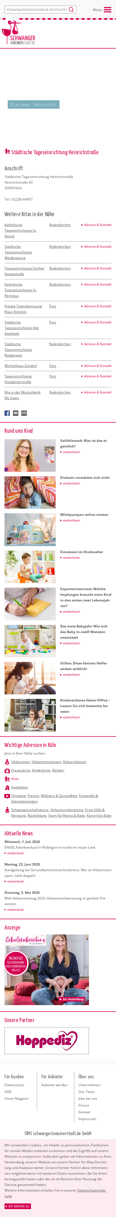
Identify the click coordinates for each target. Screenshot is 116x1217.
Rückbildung (37, 815)
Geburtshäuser (74, 761)
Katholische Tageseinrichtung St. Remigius (21, 290)
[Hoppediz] (47, 1040)
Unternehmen (90, 1085)
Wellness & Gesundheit (59, 795)
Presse (84, 1105)
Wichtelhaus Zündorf (21, 365)
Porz (52, 306)
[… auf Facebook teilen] (7, 413)
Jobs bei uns (88, 1098)
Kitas (15, 778)
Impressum (87, 1118)
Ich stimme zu (18, 1206)
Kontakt (84, 1112)
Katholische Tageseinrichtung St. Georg (21, 230)
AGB (8, 1091)
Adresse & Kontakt (97, 224)
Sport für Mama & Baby (66, 815)
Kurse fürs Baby (99, 815)
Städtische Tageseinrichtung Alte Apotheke (22, 328)
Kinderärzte (41, 770)
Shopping (18, 795)
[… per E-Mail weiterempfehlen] (16, 413)
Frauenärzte (20, 770)
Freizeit (33, 795)
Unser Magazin (16, 1098)
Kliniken (58, 770)
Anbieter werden (54, 1085)
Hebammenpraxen (46, 761)
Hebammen (20, 761)
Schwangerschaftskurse (30, 809)
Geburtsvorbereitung (66, 809)
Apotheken (19, 787)
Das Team (87, 1091)
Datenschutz (14, 1085)
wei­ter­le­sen (15, 853)
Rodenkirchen (60, 224)
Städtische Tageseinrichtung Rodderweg (18, 350)
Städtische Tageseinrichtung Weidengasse (18, 252)
